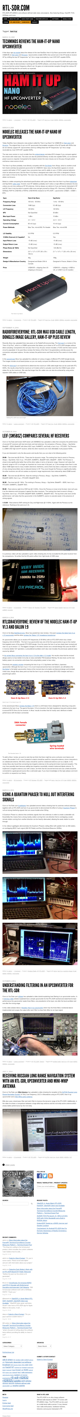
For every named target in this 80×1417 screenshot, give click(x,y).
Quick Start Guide (27, 19)
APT (3, 1362)
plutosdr (14, 1372)
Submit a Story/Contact (17, 1258)
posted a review (17, 664)
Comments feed (7, 1406)
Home (5, 19)
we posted (16, 52)
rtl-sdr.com (16, 7)
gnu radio (25, 1365)
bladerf (61, 607)
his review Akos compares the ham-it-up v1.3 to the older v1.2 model (27, 655)
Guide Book (26, 22)
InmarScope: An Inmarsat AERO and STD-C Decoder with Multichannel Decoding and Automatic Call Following (16, 1285)
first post (61, 343)
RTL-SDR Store (15, 22)
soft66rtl (4, 610)
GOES (30, 1365)
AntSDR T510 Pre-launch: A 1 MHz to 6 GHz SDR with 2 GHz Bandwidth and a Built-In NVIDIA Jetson (52, 1218)
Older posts (10, 1165)
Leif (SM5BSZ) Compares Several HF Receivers (35, 436)
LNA (22, 1370)
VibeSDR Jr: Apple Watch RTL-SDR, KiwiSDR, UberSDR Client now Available (51, 1204)
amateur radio (57, 1061)
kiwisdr (4, 1370)
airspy (56, 607)
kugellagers (22, 805)
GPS (3, 1367)
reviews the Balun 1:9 (26, 706)
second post (11, 359)
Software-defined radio (22, 1383)
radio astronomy (26, 1372)
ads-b (4, 1359)
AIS (14, 1360)
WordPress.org (7, 1408)
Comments (17, 320)
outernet (31, 1370)
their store (15, 55)
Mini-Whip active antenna (23, 1097)
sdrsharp (5, 1383)
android (26, 1360)
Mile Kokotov (23, 1092)
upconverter (67, 120)
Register (5, 1397)
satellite (17, 1380)
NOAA (26, 1370)
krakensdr (8, 1370)
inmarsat (24, 1367)
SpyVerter (48, 165)
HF (28, 120)
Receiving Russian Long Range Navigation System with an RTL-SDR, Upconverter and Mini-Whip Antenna (38, 1081)
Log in (4, 1400)
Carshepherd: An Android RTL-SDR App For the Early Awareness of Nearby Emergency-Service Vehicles (52, 1230)
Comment (17, 120)
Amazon (25, 55)
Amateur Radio (32, 971)
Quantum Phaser (69, 808)
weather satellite (19, 1385)
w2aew (20, 996)
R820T (19, 1372)
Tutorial (42, 1061)
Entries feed (6, 1403)
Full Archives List (8, 1352)
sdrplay (28, 1380)
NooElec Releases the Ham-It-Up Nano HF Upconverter (31, 134)
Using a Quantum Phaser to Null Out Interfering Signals (38, 797)
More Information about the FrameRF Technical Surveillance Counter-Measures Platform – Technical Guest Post (51, 1210)
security (11, 1383)
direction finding (17, 1365)
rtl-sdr (52, 120)
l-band (14, 1370)
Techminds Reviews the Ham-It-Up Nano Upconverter (31, 44)
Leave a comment (19, 424)
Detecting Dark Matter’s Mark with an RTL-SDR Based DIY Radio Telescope (17, 1270)
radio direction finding (8, 1375)
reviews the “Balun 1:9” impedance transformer (39, 635)
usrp (11, 1386)
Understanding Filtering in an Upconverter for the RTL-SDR (37, 987)
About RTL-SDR (14, 19)
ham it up (47, 120)
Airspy (30, 607)
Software (55, 19)
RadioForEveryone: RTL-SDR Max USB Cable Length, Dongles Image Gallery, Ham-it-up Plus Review (39, 334)
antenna (31, 1360)
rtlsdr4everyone (19, 633)
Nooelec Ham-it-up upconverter (32, 1008)
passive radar (8, 1372)
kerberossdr (30, 1367)
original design (40, 154)
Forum (6, 22)
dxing (55, 971)
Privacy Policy (6, 1416)
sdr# (23, 1380)
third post (13, 365)
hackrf (8, 1367)
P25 (3, 1372)
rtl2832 (56, 120)
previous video (9, 999)
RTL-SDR (33, 120)
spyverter (67, 320)
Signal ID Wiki (67, 19)
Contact (35, 22)
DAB (11, 1365)
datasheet (73, 181)
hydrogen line (17, 1367)
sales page (16, 184)
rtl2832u (61, 120)
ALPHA (47, 1157)
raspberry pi (18, 1375)
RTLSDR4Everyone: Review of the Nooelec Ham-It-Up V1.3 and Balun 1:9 (39, 624)
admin (10, 120)
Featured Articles (42, 19)
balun (53, 780)
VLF (70, 1157)
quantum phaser (67, 971)
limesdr (18, 1370)
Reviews (37, 607)
